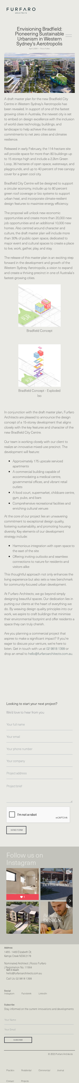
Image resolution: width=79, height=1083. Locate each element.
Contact (10, 1081)
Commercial (44, 1070)
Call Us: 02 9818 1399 (19, 978)
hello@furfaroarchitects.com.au (50, 653)
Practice (10, 1070)
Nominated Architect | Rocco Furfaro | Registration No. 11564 (25, 965)
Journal (60, 1070)
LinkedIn (43, 994)
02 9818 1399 (55, 648)
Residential (26, 1070)
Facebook (26, 994)
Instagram (9, 994)
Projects (25, 1081)
